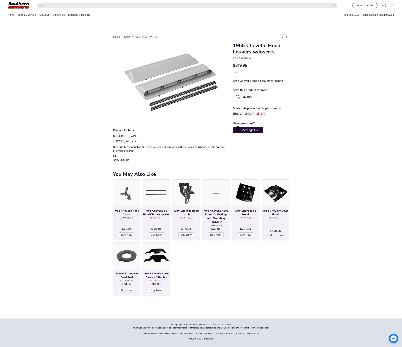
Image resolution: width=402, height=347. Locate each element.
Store (127, 36)
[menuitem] (282, 37)
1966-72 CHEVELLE (146, 36)
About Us (44, 14)
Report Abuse (253, 333)
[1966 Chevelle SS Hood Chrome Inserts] (156, 193)
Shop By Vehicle (26, 14)
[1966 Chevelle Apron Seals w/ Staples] (156, 256)
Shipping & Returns (79, 14)
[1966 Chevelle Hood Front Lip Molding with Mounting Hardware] (215, 193)
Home (11, 14)
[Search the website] (333, 5)
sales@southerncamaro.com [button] (378, 14)
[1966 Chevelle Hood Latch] (186, 193)
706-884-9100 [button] (351, 14)
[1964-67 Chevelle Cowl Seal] (126, 256)
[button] (19, 5)
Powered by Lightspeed (201, 338)
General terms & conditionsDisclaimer (160, 333)
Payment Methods (204, 333)
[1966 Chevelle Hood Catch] (126, 193)
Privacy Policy (186, 333)
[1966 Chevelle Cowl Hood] (275, 193)
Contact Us (59, 14)
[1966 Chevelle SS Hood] (245, 193)
